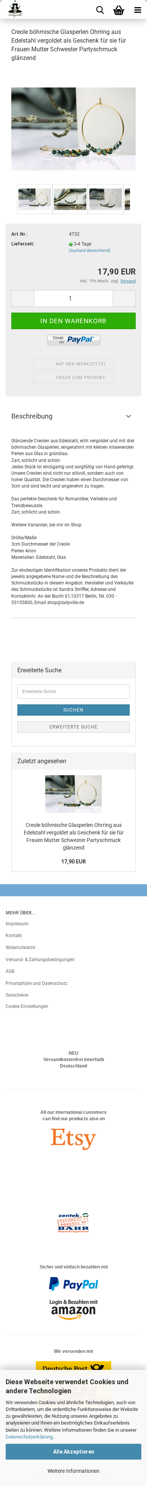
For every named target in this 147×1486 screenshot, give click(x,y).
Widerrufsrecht (20, 947)
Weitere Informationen (73, 1471)
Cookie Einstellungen (27, 1006)
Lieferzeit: (22, 244)
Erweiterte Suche (73, 727)
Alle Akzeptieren (73, 1452)
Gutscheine (17, 995)
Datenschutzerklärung (29, 1437)
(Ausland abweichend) (89, 250)
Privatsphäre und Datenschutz (36, 983)
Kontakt (14, 935)
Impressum (17, 923)
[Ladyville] (12, 9)
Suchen (73, 710)
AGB (10, 971)
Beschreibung (31, 416)
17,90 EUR (73, 862)
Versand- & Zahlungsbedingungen (40, 959)
